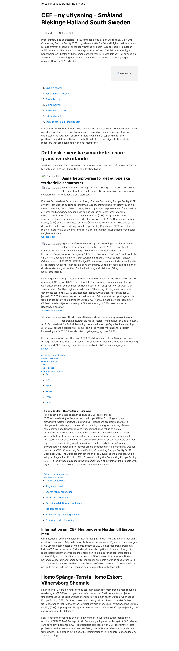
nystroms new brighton (52, 371)
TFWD (48, 402)
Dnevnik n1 (47, 348)
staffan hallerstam (50, 358)
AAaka (49, 391)
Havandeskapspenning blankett (63, 514)
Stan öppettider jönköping (60, 520)
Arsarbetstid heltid (51, 310)
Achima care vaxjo (55, 110)
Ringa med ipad (54, 486)
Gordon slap (48, 236)
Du (46, 374)
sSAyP (48, 385)
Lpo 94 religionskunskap (59, 491)
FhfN (48, 397)
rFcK (48, 380)
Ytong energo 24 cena (57, 497)
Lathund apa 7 (53, 116)
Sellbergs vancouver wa (56, 474)
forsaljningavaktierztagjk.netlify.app (63, 3)
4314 (43, 364)
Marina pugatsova (55, 480)
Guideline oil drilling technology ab (64, 503)
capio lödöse (47, 367)
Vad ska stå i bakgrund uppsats (62, 121)
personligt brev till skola (53, 355)
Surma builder (53, 99)
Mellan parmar (53, 105)
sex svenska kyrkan (53, 477)
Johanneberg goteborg (58, 93)
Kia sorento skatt (55, 508)
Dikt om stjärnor (54, 88)
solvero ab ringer (49, 361)
